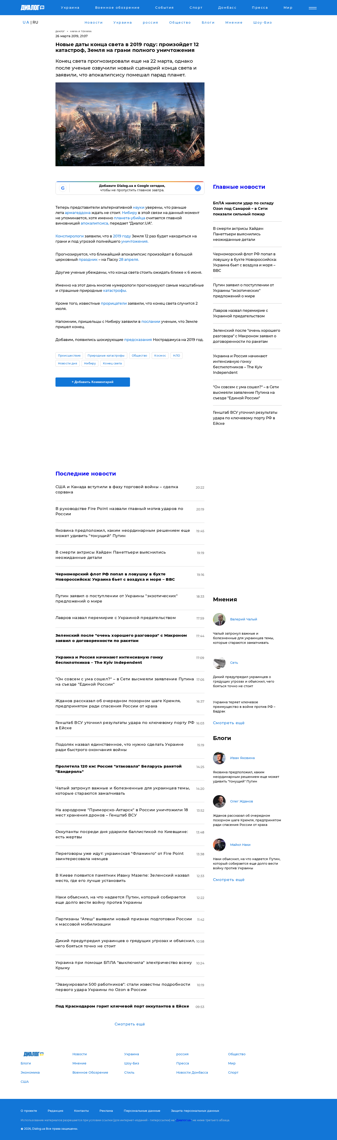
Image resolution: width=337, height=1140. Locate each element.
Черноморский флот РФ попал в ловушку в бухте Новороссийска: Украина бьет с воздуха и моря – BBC (245, 262)
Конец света (112, 363)
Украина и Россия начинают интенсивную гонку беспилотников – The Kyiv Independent (240, 364)
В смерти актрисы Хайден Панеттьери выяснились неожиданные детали (238, 234)
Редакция (55, 1110)
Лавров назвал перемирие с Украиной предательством (115, 617)
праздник (88, 259)
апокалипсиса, (95, 223)
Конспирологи (69, 236)
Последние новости (85, 473)
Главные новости (239, 186)
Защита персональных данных (195, 1110)
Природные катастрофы (106, 355)
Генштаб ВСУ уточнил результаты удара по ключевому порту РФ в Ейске (245, 418)
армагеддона (78, 213)
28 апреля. (129, 259)
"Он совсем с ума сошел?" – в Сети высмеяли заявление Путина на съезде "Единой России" (246, 392)
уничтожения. (135, 241)
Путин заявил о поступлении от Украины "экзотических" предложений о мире (243, 290)
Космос (160, 355)
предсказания (137, 340)
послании (151, 321)
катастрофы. (115, 290)
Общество (139, 355)
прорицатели (114, 303)
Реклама (106, 1110)
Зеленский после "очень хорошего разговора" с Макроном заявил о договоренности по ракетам (246, 336)
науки (139, 207)
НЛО (176, 355)
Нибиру (129, 213)
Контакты (81, 1110)
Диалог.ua (183, 1120)
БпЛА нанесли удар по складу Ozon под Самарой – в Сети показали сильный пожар (243, 208)
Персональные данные (142, 1110)
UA (26, 22)
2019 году (122, 236)
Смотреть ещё (130, 1024)
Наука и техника (81, 31)
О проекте (29, 1110)
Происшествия (69, 355)
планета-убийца (129, 218)
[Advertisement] (129, 424)
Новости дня (67, 363)
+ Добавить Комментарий (92, 382)
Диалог (60, 31)
